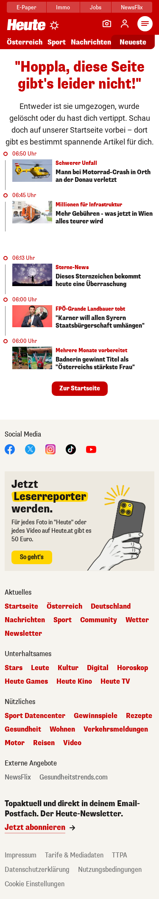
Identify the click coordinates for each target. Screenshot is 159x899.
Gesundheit (23, 729)
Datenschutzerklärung (37, 869)
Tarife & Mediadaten (74, 855)
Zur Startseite (79, 388)
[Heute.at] (26, 24)
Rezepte (139, 716)
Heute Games (26, 681)
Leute (40, 668)
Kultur (68, 668)
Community (98, 620)
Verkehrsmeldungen (116, 729)
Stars (13, 668)
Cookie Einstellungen (34, 884)
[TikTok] (71, 448)
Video (72, 743)
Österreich (24, 42)
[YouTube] (91, 448)
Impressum (20, 855)
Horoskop (132, 668)
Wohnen (62, 729)
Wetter (137, 620)
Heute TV (115, 681)
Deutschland (111, 606)
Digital (98, 668)
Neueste (133, 42)
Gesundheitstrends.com (73, 777)
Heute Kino (74, 681)
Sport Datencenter (35, 716)
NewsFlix (131, 7)
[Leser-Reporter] (107, 24)
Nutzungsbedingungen (110, 869)
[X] (30, 448)
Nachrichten (25, 620)
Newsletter (23, 633)
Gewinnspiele (95, 716)
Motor (15, 743)
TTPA (119, 855)
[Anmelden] (125, 24)
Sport (56, 42)
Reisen (44, 743)
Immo (63, 7)
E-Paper (26, 7)
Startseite (21, 606)
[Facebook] (10, 448)
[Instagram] (50, 448)
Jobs (95, 7)
